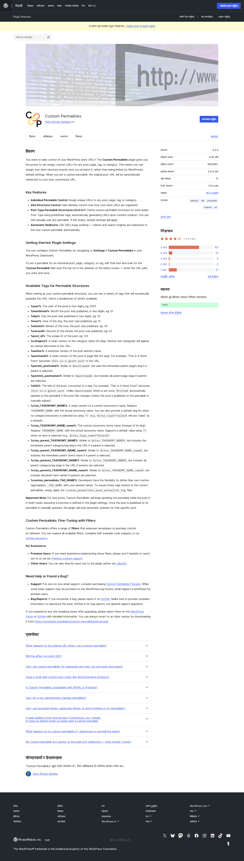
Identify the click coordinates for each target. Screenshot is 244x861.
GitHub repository (36, 538)
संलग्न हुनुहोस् (151, 805)
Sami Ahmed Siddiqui (57, 121)
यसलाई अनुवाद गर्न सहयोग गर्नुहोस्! (140, 26)
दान (149, 816)
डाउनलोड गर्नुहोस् (209, 119)
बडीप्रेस (195, 821)
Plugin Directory (22, 16)
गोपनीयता (17, 821)
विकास (79, 136)
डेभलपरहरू (106, 816)
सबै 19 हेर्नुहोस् (212, 193)
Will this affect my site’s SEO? (44, 656)
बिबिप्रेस (195, 816)
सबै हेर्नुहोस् (213, 276)
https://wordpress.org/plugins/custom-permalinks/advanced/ (71, 621)
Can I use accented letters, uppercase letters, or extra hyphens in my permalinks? (75, 708)
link (202, 200)
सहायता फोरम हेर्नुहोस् (171, 312)
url (215, 207)
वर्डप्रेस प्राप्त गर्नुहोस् (229, 5)
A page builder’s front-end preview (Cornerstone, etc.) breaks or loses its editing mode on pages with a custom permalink (63, 719)
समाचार (16, 811)
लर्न (103, 805)
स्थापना (64, 136)
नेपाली (47, 840)
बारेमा (15, 805)
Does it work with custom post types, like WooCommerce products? (67, 677)
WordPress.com (200, 805)
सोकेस (60, 805)
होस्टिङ (16, 816)
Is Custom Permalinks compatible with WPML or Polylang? (61, 687)
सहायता (214, 136)
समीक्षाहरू (48, 136)
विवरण (32, 136)
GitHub (105, 599)
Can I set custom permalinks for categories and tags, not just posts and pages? (74, 666)
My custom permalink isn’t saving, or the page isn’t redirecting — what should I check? (78, 741)
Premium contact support (66, 558)
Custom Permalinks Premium (123, 584)
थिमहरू (60, 811)
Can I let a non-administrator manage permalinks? (56, 698)
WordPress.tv (110, 821)
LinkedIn (121, 563)
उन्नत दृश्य (166, 216)
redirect (208, 207)
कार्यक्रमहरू (151, 811)
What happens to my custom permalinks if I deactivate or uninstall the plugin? (73, 731)
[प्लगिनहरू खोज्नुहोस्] (48, 37)
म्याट (193, 811)
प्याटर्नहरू (61, 821)
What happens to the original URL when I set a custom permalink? (66, 645)
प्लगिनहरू (61, 816)
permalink (212, 200)
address (194, 200)
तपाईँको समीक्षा (168, 276)
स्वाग (149, 821)
